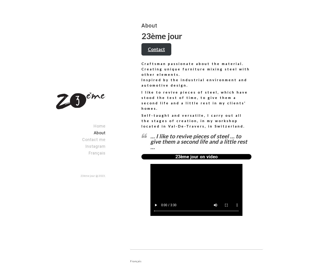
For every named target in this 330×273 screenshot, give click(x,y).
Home (100, 126)
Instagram (95, 146)
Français (97, 153)
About (100, 132)
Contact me (94, 139)
